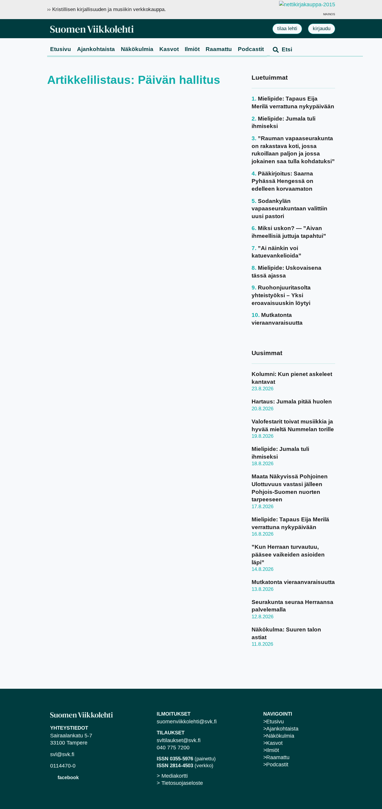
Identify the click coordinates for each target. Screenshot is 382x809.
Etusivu (60, 49)
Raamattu (219, 49)
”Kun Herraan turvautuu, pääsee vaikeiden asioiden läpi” (288, 554)
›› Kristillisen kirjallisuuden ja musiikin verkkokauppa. (106, 9)
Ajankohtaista (96, 49)
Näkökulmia (137, 49)
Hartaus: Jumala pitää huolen (292, 401)
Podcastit (251, 49)
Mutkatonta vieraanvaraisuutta (293, 582)
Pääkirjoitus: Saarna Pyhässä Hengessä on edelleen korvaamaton (282, 181)
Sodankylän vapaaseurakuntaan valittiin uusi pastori (289, 208)
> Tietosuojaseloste (180, 783)
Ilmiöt (192, 49)
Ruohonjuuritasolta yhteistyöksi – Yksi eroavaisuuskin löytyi (281, 295)
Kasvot (169, 49)
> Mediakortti (172, 776)
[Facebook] (53, 777)
